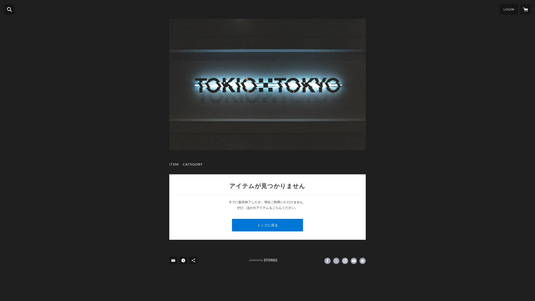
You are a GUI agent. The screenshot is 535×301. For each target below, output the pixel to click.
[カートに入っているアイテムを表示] (525, 9)
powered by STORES (263, 260)
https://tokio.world (362, 261)
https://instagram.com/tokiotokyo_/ (345, 261)
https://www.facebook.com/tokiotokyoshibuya (327, 261)
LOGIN (509, 9)
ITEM (174, 164)
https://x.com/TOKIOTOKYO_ (336, 261)
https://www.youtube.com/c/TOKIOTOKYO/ (354, 261)
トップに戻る (267, 225)
